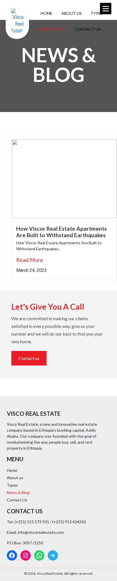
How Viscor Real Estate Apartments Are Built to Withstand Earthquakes (61, 231)
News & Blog (52, 29)
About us (71, 13)
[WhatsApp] (39, 555)
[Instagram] (25, 555)
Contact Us (88, 29)
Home (47, 13)
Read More (29, 260)
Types (97, 13)
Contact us (28, 358)
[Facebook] (12, 555)
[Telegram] (53, 555)
